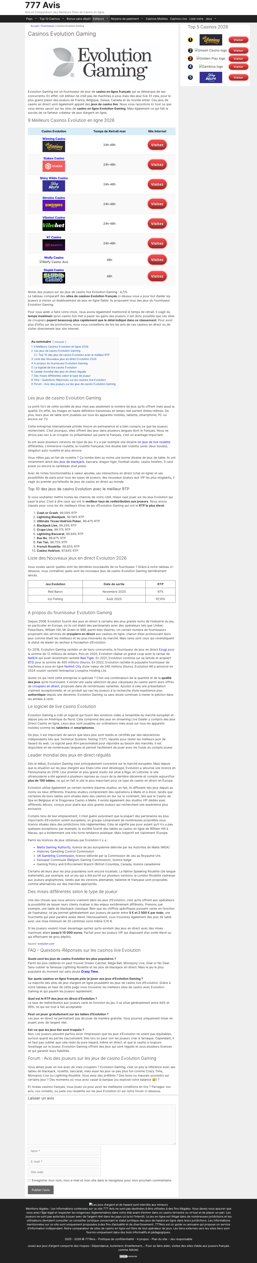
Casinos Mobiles (157, 18)
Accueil (35, 25)
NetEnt (33, 658)
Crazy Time (89, 971)
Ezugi (163, 649)
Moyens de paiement (125, 18)
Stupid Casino (54, 270)
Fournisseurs (47, 25)
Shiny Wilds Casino (54, 178)
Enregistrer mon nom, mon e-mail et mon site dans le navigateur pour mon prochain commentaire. (102, 1180)
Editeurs (98, 18)
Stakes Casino (53, 158)
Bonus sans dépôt (79, 18)
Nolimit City (72, 666)
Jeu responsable (181, 1239)
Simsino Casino (54, 198)
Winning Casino (53, 139)
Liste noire (196, 18)
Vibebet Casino (54, 217)
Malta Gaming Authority (54, 847)
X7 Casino (53, 237)
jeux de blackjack (71, 462)
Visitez (157, 144)
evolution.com (46, 943)
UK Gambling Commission (55, 856)
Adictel (133, 1250)
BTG (31, 662)
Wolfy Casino (54, 257)
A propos (143, 1239)
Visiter (238, 40)
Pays (29, 18)
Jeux (209, 18)
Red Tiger (87, 658)
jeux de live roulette (156, 442)
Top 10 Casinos (50, 18)
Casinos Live (178, 18)
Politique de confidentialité (116, 1239)
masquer (59, 341)
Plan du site (159, 1239)
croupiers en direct (45, 686)
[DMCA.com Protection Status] (128, 1257)
